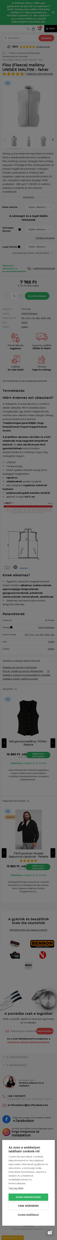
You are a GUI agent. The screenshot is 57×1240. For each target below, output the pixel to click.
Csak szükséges (28, 1206)
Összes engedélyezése (28, 1197)
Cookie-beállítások (28, 1214)
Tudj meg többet (16, 1188)
